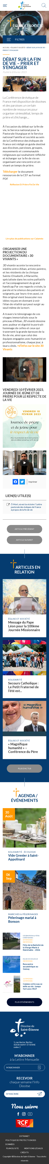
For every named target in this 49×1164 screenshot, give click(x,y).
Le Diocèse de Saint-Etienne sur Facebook (18, 1114)
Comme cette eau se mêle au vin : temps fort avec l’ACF (24, 984)
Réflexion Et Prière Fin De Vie (24, 184)
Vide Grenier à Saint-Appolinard (24, 838)
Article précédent (24, 529)
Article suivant (24, 540)
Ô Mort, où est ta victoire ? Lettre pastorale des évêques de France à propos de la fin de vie (26, 507)
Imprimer (32, 481)
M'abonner (13, 1067)
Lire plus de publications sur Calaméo (24, 238)
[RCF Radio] (24, 1123)
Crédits (24, 1152)
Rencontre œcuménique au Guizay (24, 964)
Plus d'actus (24, 768)
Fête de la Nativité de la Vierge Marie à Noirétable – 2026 (24, 943)
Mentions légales (33, 1148)
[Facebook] (15, 481)
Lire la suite (24, 608)
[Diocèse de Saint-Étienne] (24, 5)
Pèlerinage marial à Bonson (24, 900)
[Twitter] (22, 481)
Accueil (6, 47)
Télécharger (10, 171)
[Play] (24, 369)
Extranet (24, 1136)
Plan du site (12, 1148)
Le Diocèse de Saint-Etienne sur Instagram (23, 1114)
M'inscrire (12, 1093)
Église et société (18, 47)
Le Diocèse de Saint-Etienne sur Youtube (30, 1114)
